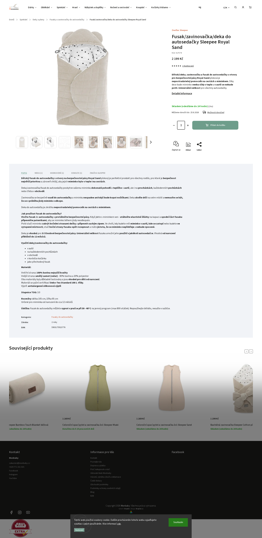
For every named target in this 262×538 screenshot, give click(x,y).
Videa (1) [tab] (39, 173)
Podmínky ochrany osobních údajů (105, 488)
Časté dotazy (96, 480)
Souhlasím (178, 522)
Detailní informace (182, 93)
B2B (92, 495)
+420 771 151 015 (16, 466)
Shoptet (126, 509)
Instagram (13, 474)
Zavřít (228, 155)
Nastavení (79, 530)
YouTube (13, 478)
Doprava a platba (97, 465)
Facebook (13, 470)
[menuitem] (33, 7)
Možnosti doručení (215, 112)
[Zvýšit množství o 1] (187, 125)
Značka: (180, 30)
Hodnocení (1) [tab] (57, 173)
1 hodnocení (188, 66)
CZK (225, 7)
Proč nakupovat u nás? (100, 469)
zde (119, 523)
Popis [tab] (24, 173)
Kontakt (93, 458)
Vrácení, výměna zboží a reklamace (105, 476)
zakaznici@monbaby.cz (19, 463)
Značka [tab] (98, 173)
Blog (92, 492)
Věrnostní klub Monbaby (100, 473)
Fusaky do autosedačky (62, 317)
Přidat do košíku (217, 125)
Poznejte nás (96, 461)
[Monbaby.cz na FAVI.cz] (20, 536)
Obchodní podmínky (99, 484)
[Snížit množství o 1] (174, 125)
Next (251, 351)
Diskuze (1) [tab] (76, 173)
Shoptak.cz (139, 509)
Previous (247, 351)
